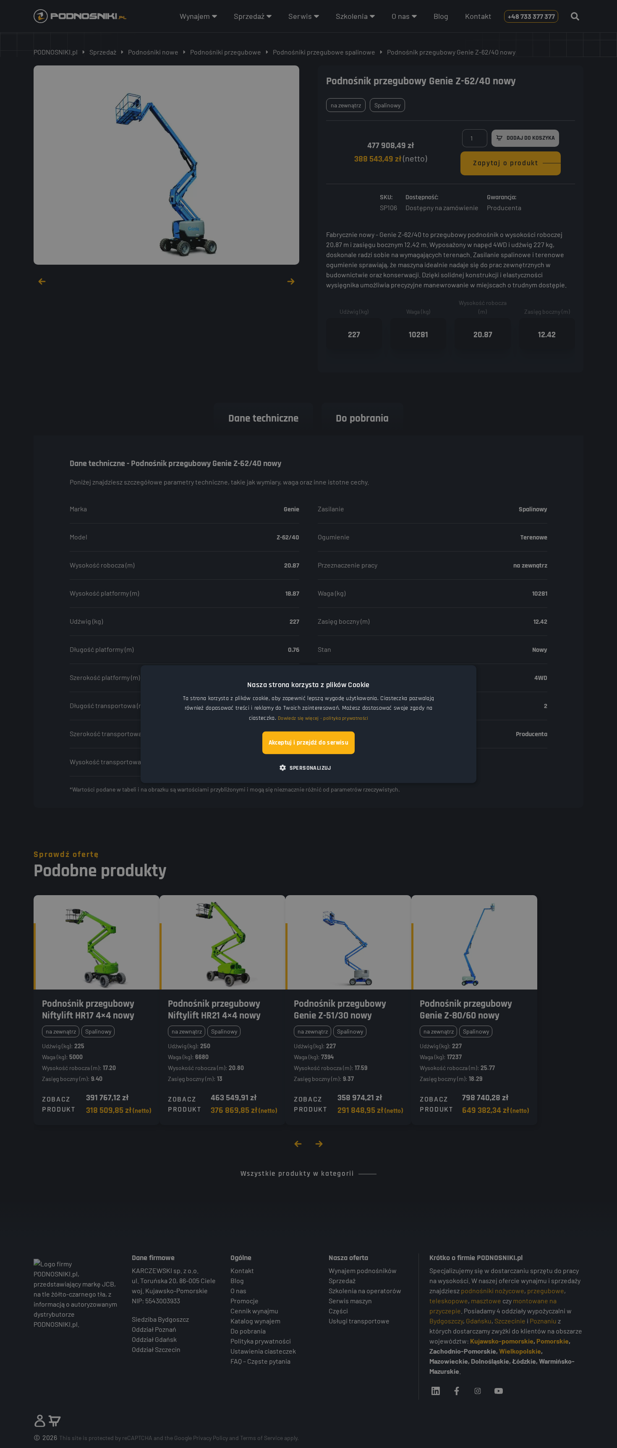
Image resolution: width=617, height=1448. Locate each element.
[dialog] (308, 724)
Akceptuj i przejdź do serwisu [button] (309, 742)
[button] (308, 767)
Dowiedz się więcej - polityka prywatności (323, 718)
